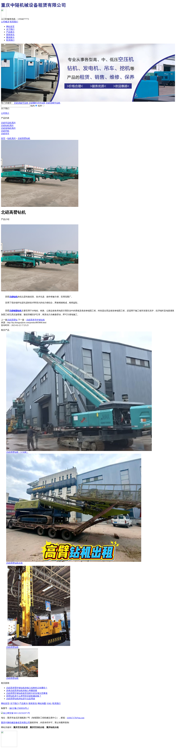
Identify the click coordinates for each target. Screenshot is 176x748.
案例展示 (10, 37)
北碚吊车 (5, 134)
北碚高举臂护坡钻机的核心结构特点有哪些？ (26, 688)
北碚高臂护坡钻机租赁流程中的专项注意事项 (26, 693)
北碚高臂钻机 (24, 138)
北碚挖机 (5, 131)
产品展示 (10, 32)
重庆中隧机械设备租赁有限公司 (15, 722)
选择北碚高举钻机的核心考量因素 (21, 690)
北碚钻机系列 (7, 125)
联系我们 (14, 22)
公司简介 (5, 113)
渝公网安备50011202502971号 (16, 713)
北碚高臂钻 (12, 320)
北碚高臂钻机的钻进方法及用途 (20, 699)
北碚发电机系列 (8, 128)
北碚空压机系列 (8, 123)
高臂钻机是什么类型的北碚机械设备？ (23, 696)
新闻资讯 (10, 35)
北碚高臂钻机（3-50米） (17, 452)
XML (49, 703)
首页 (3, 138)
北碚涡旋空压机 (21, 103)
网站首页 (10, 26)
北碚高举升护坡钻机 (35, 320)
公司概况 (5, 22)
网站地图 (42, 703)
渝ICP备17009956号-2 (19, 708)
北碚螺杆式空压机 (37, 103)
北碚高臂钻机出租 (14, 563)
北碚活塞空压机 (53, 103)
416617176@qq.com (75, 718)
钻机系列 (11, 138)
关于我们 (10, 29)
